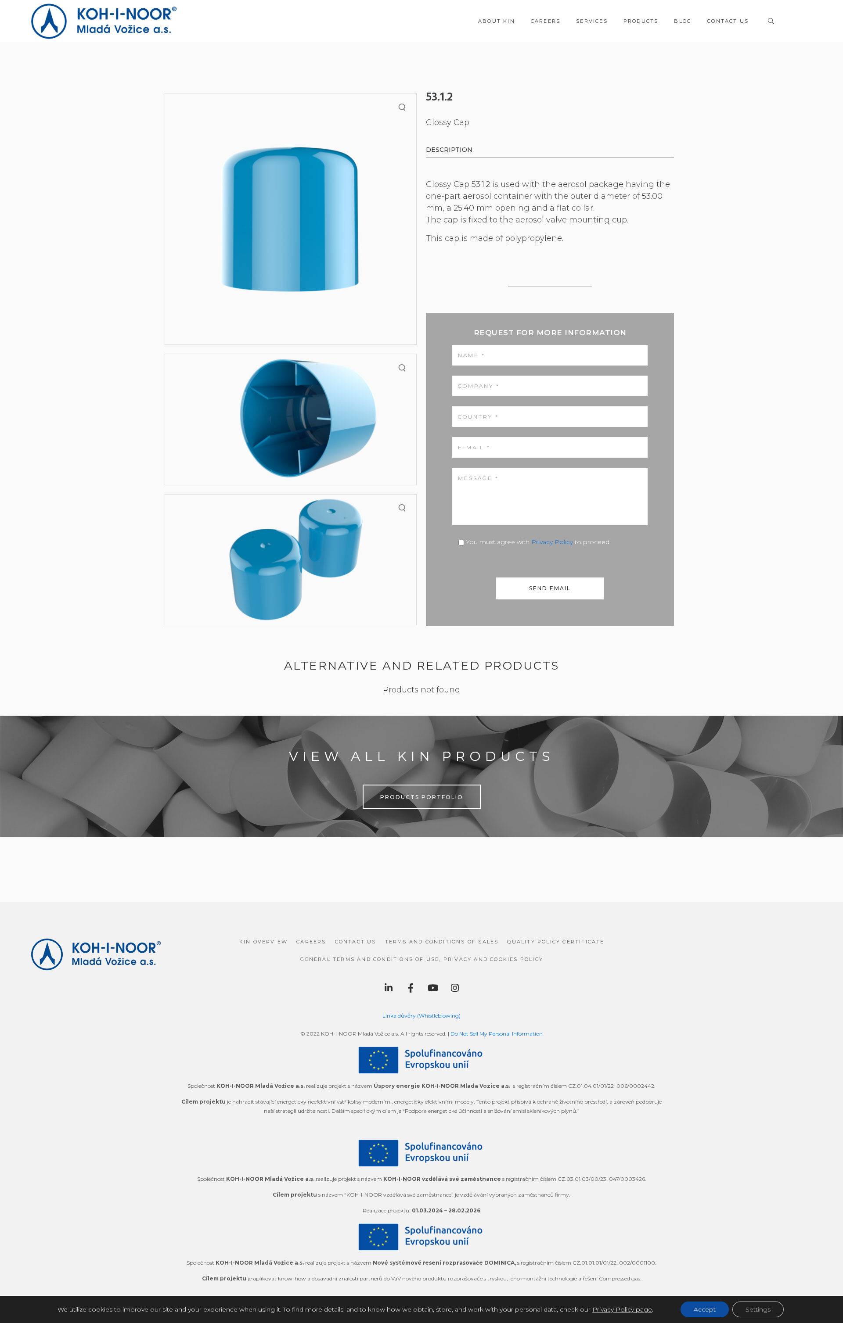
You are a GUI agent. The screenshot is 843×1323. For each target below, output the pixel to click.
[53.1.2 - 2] (290, 419)
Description (449, 150)
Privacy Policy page (622, 1309)
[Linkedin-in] (389, 988)
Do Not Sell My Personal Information (496, 1033)
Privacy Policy (552, 542)
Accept (705, 1309)
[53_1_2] (290, 218)
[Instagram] (455, 988)
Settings (758, 1309)
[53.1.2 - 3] (290, 560)
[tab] (449, 151)
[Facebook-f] (411, 988)
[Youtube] (433, 988)
